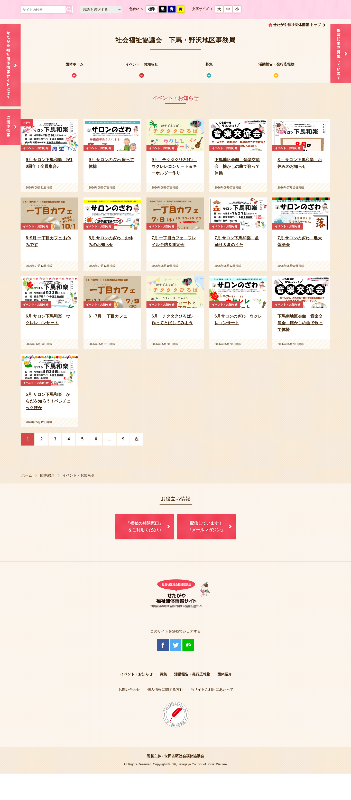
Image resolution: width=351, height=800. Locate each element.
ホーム (26, 475)
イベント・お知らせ (142, 64)
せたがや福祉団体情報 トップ (297, 25)
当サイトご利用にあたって (212, 689)
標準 (151, 9)
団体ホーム (75, 64)
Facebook (163, 645)
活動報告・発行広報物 (276, 64)
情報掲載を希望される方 (340, 53)
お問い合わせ (129, 689)
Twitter (175, 645)
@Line (188, 645)
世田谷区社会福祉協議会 (184, 756)
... (109, 439)
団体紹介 (47, 475)
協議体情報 (10, 127)
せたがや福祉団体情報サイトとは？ (10, 65)
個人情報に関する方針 (165, 689)
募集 (209, 64)
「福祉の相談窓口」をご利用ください (144, 526)
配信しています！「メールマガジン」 (206, 526)
